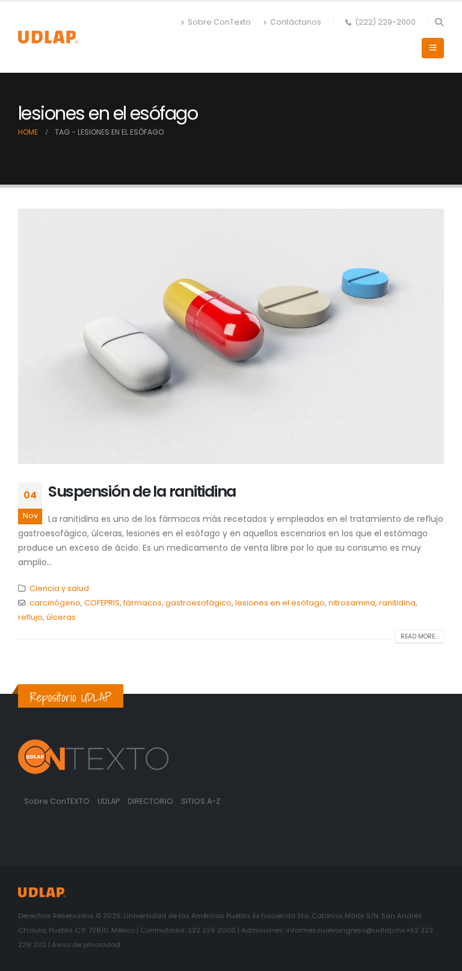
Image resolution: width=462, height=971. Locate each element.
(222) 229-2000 (385, 22)
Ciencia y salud (59, 588)
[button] (439, 22)
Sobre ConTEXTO (57, 801)
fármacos (142, 603)
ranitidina (397, 603)
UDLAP (109, 801)
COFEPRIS (102, 603)
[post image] (231, 336)
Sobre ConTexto (219, 22)
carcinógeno (55, 603)
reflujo (30, 617)
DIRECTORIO (151, 801)
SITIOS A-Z (200, 801)
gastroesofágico (198, 603)
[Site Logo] (48, 37)
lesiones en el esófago (280, 603)
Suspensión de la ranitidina (142, 491)
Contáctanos (295, 22)
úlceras (61, 617)
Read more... (420, 636)
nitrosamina (351, 603)
